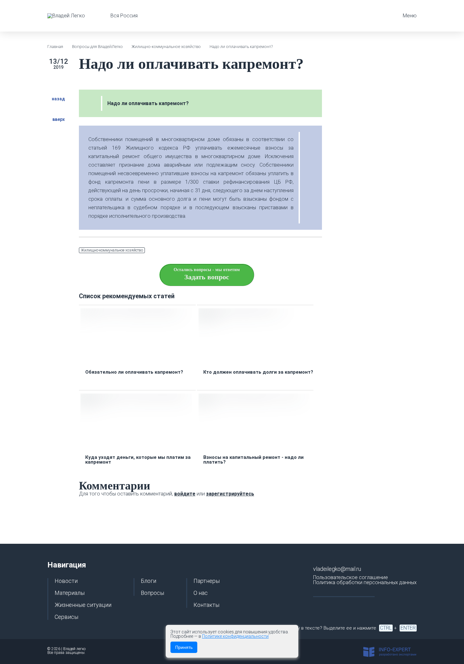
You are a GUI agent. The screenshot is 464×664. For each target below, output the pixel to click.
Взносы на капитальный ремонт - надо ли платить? (253, 460)
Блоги (148, 581)
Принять (184, 647)
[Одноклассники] (318, 250)
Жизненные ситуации (83, 605)
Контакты (206, 605)
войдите (184, 494)
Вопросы (152, 593)
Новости (66, 581)
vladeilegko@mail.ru (337, 569)
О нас (200, 593)
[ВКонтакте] (303, 250)
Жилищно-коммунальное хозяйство (112, 250)
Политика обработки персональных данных (365, 582)
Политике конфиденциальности (235, 636)
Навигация (66, 564)
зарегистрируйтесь (230, 494)
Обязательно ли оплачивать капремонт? (134, 372)
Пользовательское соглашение (350, 577)
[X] (288, 250)
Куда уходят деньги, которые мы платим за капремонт (138, 460)
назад (58, 98)
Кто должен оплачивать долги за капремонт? (258, 372)
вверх (58, 119)
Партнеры (206, 581)
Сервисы (66, 617)
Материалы (70, 593)
